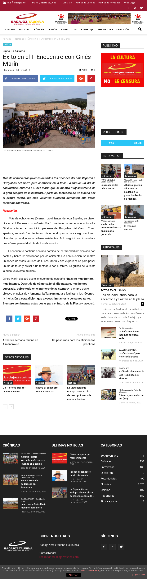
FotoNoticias (69, 29)
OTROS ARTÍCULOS (17, 357)
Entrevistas (105, 29)
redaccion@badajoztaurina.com (59, 557)
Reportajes (88, 29)
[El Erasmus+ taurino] (134, 212)
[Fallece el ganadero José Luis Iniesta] (49, 375)
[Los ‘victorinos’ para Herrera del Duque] (108, 354)
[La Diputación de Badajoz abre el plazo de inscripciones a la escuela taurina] (81, 375)
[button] (139, 29)
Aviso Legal (129, 2)
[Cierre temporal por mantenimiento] (17, 375)
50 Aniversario (109, 455)
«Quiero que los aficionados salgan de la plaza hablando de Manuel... (133, 192)
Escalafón (122, 29)
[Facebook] (129, 8)
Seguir (137, 142)
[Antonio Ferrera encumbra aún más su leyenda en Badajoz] (10, 458)
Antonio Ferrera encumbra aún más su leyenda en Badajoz (33, 460)
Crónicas (38, 29)
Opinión (52, 29)
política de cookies (89, 570)
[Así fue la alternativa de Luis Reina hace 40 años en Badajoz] (108, 372)
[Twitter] (141, 8)
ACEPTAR (73, 575)
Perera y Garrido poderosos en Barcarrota (29, 484)
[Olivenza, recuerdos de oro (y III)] (108, 394)
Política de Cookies (85, 2)
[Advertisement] (49, 163)
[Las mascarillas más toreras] (111, 171)
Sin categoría (109, 501)
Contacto (67, 2)
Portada (9, 29)
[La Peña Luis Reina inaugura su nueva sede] (108, 332)
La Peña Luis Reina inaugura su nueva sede (129, 335)
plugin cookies (138, 575)
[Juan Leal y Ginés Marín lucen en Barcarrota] (10, 503)
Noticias (24, 29)
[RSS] (135, 8)
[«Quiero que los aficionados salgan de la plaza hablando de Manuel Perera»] (134, 171)
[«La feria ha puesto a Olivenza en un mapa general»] (111, 212)
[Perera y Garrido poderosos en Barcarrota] (10, 480)
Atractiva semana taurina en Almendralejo (20, 342)
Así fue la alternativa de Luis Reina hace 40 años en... (131, 375)
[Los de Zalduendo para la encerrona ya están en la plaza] (122, 271)
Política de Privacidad (109, 2)
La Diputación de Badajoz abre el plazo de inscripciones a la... (82, 492)
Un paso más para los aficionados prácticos (73, 342)
